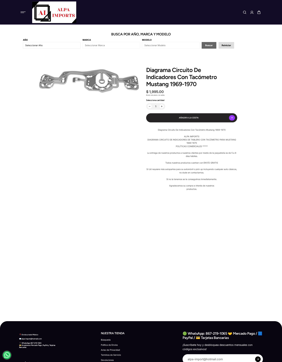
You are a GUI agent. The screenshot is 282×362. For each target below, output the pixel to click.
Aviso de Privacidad (110, 350)
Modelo (147, 39)
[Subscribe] (258, 359)
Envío (148, 95)
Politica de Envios (109, 345)
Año (25, 39)
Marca (87, 39)
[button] (259, 12)
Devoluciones (107, 360)
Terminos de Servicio (111, 355)
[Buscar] (244, 12)
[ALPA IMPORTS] (54, 12)
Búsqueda (106, 339)
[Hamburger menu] (23, 12)
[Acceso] (252, 12)
